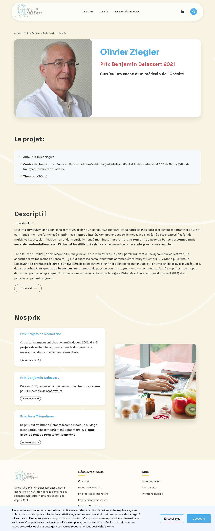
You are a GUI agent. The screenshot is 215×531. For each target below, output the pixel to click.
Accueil (18, 33)
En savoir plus (172, 518)
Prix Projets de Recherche (93, 493)
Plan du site (149, 487)
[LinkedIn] (182, 11)
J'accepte (199, 518)
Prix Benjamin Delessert (40, 33)
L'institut (87, 11)
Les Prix (104, 11)
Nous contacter (151, 481)
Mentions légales (152, 493)
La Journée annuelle (127, 11)
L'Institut (83, 481)
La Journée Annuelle (90, 487)
